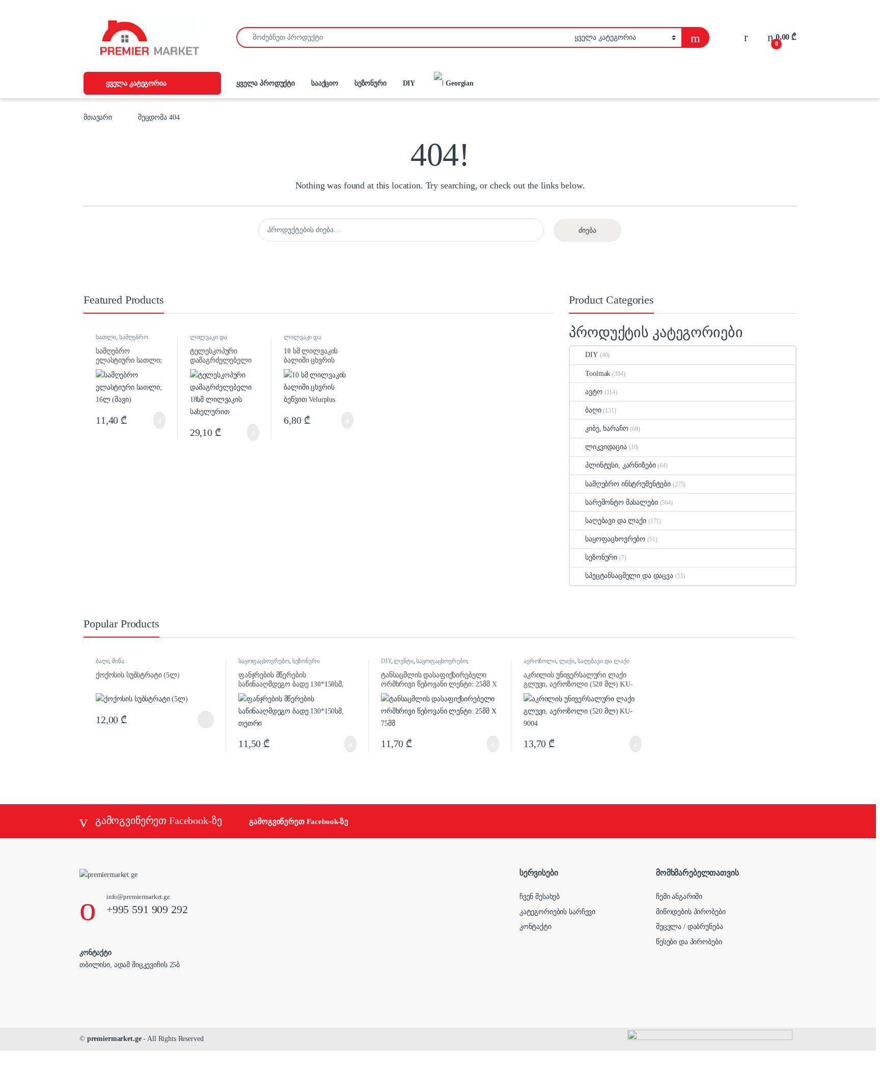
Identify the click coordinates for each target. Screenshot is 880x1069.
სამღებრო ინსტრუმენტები (122, 340)
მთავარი (98, 117)
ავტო (593, 392)
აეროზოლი (540, 661)
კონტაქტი (535, 926)
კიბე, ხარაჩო (606, 428)
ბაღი (593, 410)
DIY (409, 83)
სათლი (106, 337)
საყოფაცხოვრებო (615, 539)
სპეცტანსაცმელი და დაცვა (629, 576)
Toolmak (597, 373)
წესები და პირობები (689, 942)
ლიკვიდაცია (606, 447)
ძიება (587, 230)
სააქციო (324, 83)
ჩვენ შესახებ (539, 896)
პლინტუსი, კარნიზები (620, 465)
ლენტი (403, 661)
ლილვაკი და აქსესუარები (209, 340)
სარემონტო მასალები (621, 502)
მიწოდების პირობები (690, 912)
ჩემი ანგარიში (679, 896)
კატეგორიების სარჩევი (557, 912)
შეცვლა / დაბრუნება (689, 926)
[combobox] (402, 37)
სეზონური (370, 83)
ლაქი (566, 661)
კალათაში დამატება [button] (148, 420)
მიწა (118, 661)
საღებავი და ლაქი (615, 521)
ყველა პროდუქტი (265, 83)
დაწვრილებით (190, 719)
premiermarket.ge (114, 1039)
